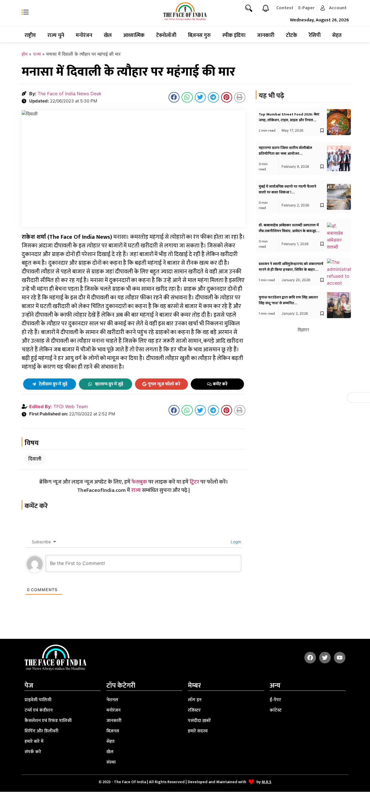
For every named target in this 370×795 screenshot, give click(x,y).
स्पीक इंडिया (233, 35)
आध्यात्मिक (134, 35)
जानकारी (265, 35)
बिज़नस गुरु (199, 35)
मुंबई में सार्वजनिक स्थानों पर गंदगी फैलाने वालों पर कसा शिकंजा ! (287, 189)
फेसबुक (139, 481)
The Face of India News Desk (69, 93)
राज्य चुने (55, 35)
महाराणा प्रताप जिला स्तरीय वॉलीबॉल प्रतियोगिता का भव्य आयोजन (285, 151)
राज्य (37, 54)
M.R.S (266, 782)
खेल (108, 35)
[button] (174, 97)
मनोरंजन (84, 35)
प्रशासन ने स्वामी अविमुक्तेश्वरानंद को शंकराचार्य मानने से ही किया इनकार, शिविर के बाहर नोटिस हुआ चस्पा (291, 270)
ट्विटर (194, 481)
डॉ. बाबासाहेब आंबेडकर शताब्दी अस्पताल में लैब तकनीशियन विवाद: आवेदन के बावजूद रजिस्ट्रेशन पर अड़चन (289, 231)
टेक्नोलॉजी (166, 35)
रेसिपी (315, 35)
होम (24, 54)
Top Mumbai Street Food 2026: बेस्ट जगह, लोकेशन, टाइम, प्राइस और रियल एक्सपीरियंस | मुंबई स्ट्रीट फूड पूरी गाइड (289, 120)
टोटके (291, 35)
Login (235, 541)
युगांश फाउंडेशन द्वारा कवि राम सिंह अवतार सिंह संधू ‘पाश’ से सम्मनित (288, 300)
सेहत (337, 35)
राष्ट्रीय (30, 35)
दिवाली (34, 459)
